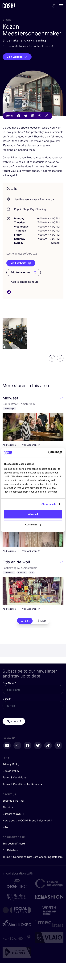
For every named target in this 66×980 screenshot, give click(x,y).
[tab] (25, 621)
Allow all (33, 514)
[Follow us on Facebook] (27, 745)
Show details (48, 504)
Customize (31, 524)
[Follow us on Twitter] (38, 745)
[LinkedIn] (32, 115)
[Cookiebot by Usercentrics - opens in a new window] (48, 453)
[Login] (54, 5)
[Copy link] (46, 115)
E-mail (7, 699)
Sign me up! (14, 721)
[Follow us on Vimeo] (58, 745)
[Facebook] (18, 115)
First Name (9, 683)
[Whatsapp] (39, 115)
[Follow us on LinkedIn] (7, 745)
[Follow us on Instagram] (17, 745)
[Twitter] (25, 115)
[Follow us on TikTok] (48, 745)
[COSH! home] (9, 5)
